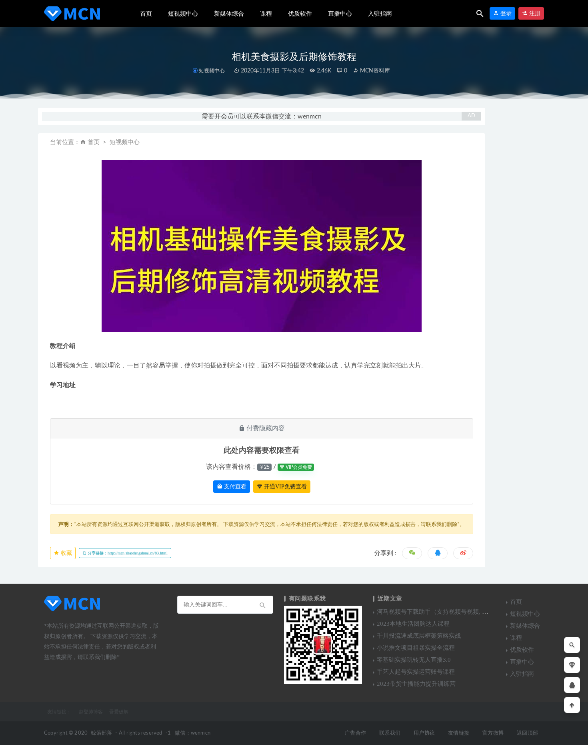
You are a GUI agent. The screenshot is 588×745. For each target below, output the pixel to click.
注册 (534, 13)
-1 (168, 733)
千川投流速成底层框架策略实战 (419, 636)
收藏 (65, 553)
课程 (266, 13)
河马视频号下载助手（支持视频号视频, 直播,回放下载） (451, 611)
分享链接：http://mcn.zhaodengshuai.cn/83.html (127, 553)
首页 (146, 13)
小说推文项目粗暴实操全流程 (416, 648)
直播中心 (340, 13)
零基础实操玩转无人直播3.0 (414, 660)
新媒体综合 (229, 13)
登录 (505, 13)
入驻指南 (380, 13)
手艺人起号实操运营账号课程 (416, 672)
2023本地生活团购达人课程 (413, 623)
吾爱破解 (118, 712)
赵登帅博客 (91, 712)
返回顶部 (527, 733)
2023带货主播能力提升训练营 (416, 684)
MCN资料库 (374, 71)
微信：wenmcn (192, 733)
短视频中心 (183, 13)
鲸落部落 (101, 733)
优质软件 (300, 13)
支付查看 (234, 487)
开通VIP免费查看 (284, 487)
